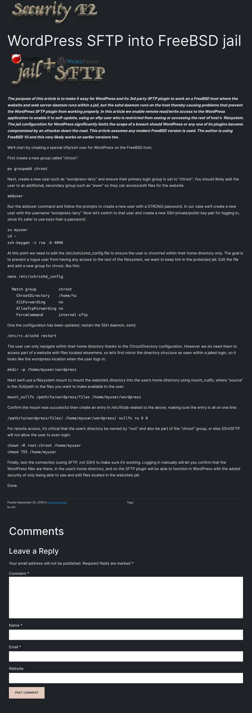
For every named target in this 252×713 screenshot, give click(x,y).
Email (15, 647)
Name (15, 625)
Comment (19, 573)
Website (16, 668)
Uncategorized (57, 502)
